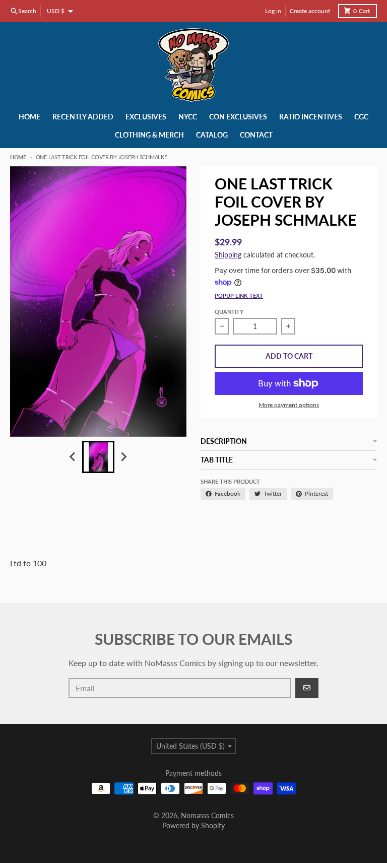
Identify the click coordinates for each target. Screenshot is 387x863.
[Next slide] (123, 457)
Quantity (229, 311)
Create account (310, 11)
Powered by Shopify (193, 825)
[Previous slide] (73, 457)
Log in (273, 11)
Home (18, 157)
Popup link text (239, 295)
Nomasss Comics (207, 815)
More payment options (289, 405)
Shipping (228, 254)
